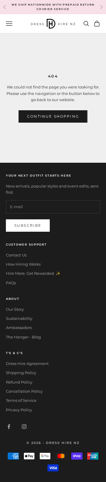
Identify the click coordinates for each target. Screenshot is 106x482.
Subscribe (27, 225)
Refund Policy (19, 382)
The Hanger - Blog (23, 337)
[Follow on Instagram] (24, 427)
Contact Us (16, 255)
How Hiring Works (23, 264)
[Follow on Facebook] (9, 427)
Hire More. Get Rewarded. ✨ (33, 273)
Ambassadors (19, 327)
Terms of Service (21, 400)
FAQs (11, 282)
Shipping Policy (21, 372)
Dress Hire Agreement (27, 363)
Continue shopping (53, 116)
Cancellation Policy (24, 391)
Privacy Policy (19, 409)
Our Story (15, 309)
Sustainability (19, 318)
